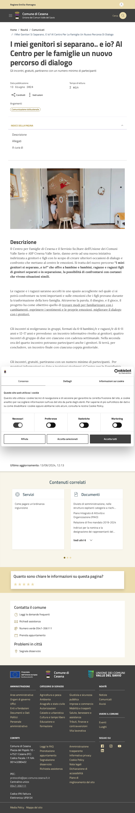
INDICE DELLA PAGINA (22, 125)
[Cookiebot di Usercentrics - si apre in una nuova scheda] (116, 371)
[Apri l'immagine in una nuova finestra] (67, 199)
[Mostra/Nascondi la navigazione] (11, 16)
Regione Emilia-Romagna (23, 4)
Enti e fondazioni (19, 708)
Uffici (13, 704)
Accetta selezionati (67, 439)
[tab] (64, 558)
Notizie (103, 695)
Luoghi (103, 727)
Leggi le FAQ (47, 746)
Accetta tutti (110, 439)
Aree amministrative (21, 695)
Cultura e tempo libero (52, 717)
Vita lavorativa (77, 731)
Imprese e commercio (81, 704)
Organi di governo (20, 699)
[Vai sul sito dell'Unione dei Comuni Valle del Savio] (106, 674)
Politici (14, 717)
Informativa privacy (80, 755)
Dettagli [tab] (67, 381)
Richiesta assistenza (51, 769)
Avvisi (102, 704)
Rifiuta (24, 439)
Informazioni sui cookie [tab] (111, 381)
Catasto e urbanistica (52, 713)
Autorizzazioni (48, 708)
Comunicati (105, 699)
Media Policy (17, 807)
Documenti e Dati (20, 713)
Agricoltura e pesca (50, 695)
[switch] (51, 425)
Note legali (75, 764)
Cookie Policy (76, 760)
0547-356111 (18, 786)
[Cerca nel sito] (122, 15)
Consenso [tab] (23, 381)
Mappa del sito (34, 807)
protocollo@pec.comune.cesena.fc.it (30, 778)
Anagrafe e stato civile (52, 704)
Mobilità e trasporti (80, 708)
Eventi (102, 722)
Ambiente (45, 699)
